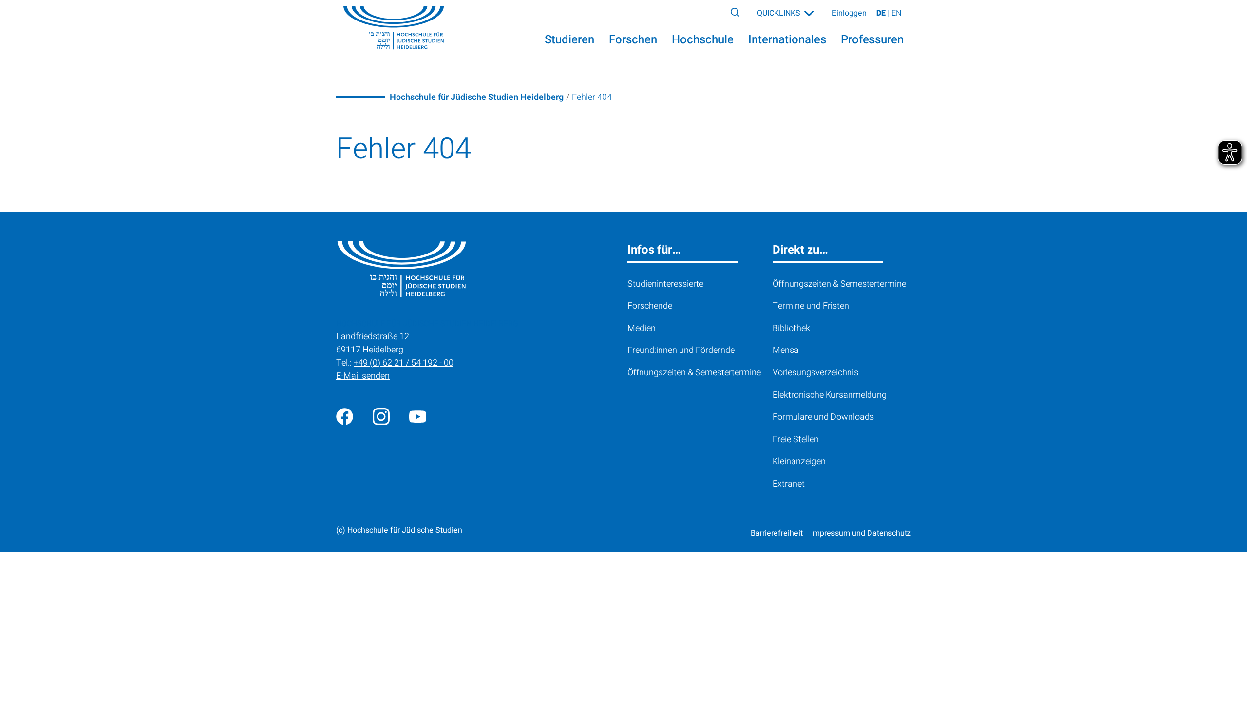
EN (896, 13)
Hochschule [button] (703, 39)
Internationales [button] (787, 39)
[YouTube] (417, 417)
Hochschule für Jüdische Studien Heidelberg (477, 97)
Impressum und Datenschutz (861, 533)
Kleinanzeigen (799, 461)
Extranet (789, 483)
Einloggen (849, 13)
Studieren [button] (569, 39)
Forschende (649, 305)
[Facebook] (344, 417)
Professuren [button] (872, 39)
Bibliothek (791, 328)
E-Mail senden (363, 376)
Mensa (786, 350)
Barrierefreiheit (777, 533)
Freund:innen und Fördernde (681, 350)
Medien (641, 328)
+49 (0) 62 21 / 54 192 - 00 (403, 363)
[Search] (735, 11)
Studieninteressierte (665, 284)
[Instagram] (381, 417)
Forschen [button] (633, 39)
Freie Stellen (796, 439)
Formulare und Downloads (823, 417)
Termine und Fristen (811, 305)
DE (882, 13)
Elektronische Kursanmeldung (830, 395)
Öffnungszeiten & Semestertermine (694, 372)
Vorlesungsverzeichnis (815, 372)
